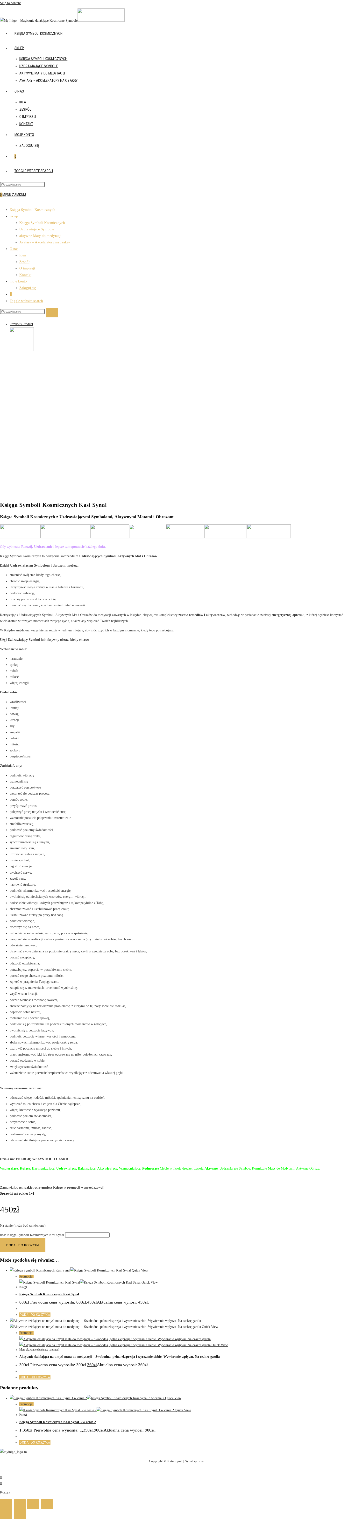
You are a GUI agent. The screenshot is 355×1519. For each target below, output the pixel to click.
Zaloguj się (27, 288)
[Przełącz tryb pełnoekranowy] (20, 1504)
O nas (14, 249)
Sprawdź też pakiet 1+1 (17, 1193)
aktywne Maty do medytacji (40, 236)
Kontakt (25, 275)
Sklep (14, 216)
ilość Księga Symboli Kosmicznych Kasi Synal (32, 1235)
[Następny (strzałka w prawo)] (20, 1514)
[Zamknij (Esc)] (47, 1504)
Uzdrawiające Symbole (36, 229)
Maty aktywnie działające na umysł (39, 1349)
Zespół (24, 262)
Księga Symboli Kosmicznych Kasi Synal (49, 1294)
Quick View (139, 1270)
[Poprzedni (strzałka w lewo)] (6, 1514)
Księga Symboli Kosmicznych (32, 210)
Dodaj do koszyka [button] (35, 1315)
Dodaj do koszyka (22, 1245)
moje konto (18, 281)
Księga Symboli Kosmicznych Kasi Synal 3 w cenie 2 (57, 1422)
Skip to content (10, 3)
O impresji (27, 268)
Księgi (23, 1287)
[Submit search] (52, 313)
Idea (22, 255)
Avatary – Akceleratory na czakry (44, 242)
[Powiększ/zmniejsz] (6, 1504)
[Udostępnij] (33, 1504)
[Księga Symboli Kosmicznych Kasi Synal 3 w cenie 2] (22, 350)
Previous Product (21, 324)
